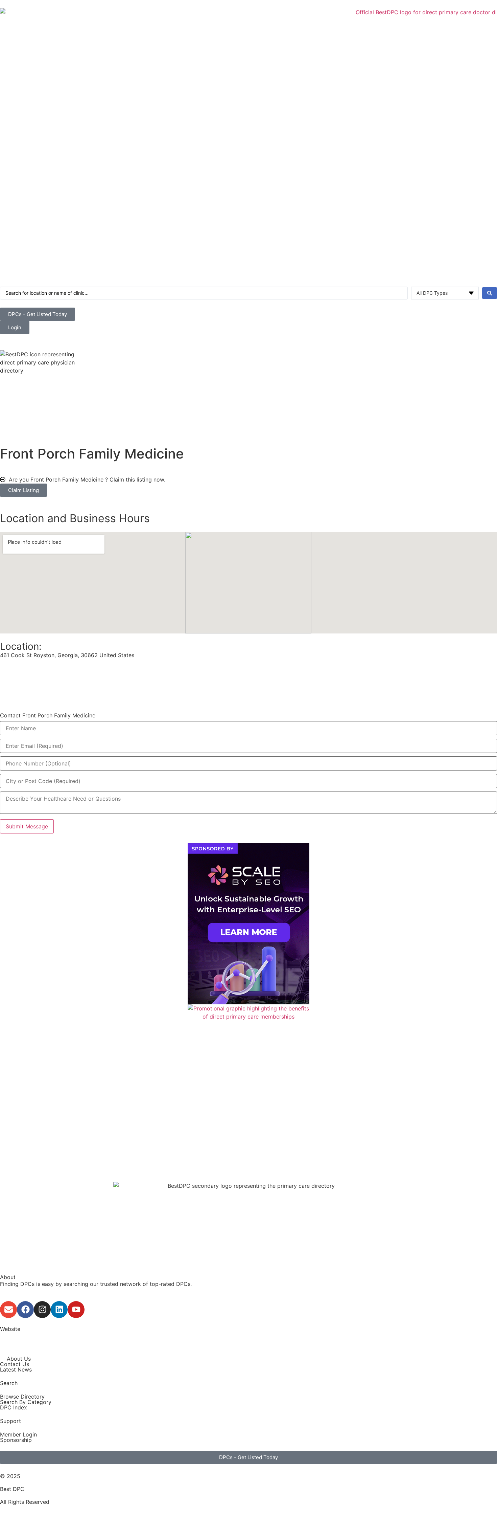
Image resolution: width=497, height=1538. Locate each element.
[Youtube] (76, 1309)
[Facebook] (25, 1309)
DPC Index (13, 1407)
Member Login (18, 1434)
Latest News (16, 1369)
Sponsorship (16, 1439)
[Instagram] (42, 1309)
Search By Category (25, 1402)
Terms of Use (17, 1515)
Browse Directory (22, 1396)
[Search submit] (489, 293)
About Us (19, 1358)
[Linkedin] (59, 1309)
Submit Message (27, 826)
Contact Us (14, 1364)
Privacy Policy (18, 1523)
